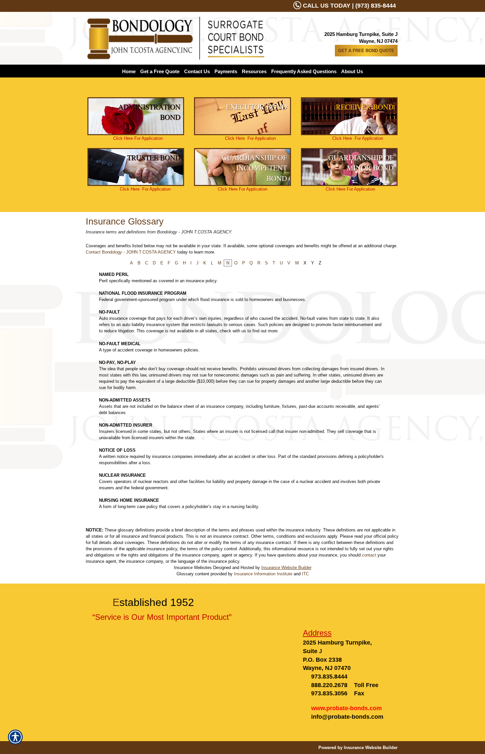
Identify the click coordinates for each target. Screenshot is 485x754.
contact (369, 555)
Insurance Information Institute (263, 573)
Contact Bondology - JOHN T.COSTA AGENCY (131, 252)
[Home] (175, 38)
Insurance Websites (193, 567)
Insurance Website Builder (286, 567)
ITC (305, 573)
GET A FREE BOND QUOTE (366, 50)
